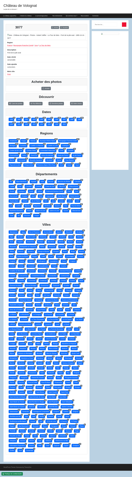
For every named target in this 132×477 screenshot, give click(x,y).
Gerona (22, 294)
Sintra (67, 416)
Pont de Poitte (33, 382)
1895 (50, 124)
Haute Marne (62, 195)
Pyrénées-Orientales (17, 210)
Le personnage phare (41, 15)
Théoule (73, 425)
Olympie (41, 367)
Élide (70, 191)
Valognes (13, 440)
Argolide (34, 181)
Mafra (38, 343)
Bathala (62, 241)
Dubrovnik (57, 285)
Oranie (59, 159)
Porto (76, 382)
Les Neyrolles (76, 333)
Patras (61, 372)
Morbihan (48, 205)
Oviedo (13, 372)
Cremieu (54, 280)
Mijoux (12, 353)
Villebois (48, 440)
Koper (60, 309)
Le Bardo (67, 324)
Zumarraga (30, 450)
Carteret (32, 260)
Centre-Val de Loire (16, 150)
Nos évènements (57, 15)
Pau (69, 372)
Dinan (81, 280)
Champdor (32, 265)
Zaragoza (76, 445)
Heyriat (30, 304)
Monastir (40, 353)
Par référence (37, 103)
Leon (77, 328)
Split (41, 421)
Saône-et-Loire (41, 210)
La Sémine (14, 319)
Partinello (51, 372)
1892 (27, 124)
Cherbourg (43, 270)
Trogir (77, 430)
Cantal (12, 186)
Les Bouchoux (23, 333)
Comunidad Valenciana (48, 150)
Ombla (50, 367)
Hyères (39, 304)
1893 (34, 124)
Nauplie (40, 362)
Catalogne (66, 145)
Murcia (12, 159)
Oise (66, 205)
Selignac (76, 411)
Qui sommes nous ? (71, 15)
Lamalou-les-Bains (25, 324)
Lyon (31, 343)
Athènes (80, 236)
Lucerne (23, 343)
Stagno (13, 425)
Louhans (72, 338)
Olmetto (32, 367)
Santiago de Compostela (41, 411)
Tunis (12, 215)
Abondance (14, 231)
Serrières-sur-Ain (16, 416)
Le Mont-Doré (31, 328)
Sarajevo (56, 411)
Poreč (68, 382)
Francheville (49, 290)
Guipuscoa (50, 195)
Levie (12, 338)
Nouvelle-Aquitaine (36, 159)
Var (19, 215)
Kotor (68, 309)
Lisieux (31, 338)
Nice (49, 362)
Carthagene (42, 260)
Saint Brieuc (40, 391)
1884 (42, 119)
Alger (12, 236)
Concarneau (23, 275)
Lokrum (40, 338)
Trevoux (69, 430)
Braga (73, 251)
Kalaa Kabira (42, 309)
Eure (77, 191)
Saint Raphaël (53, 401)
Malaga (56, 343)
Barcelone (51, 241)
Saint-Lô (32, 406)
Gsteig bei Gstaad (26, 299)
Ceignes (73, 260)
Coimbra (78, 270)
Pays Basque (70, 159)
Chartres (64, 265)
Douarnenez (45, 285)
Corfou (12, 280)
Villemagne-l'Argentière (18, 445)
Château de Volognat (20, 6)
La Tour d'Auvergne (38, 319)
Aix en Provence (35, 231)
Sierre (59, 416)
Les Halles (64, 333)
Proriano (13, 387)
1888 (72, 119)
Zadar (48, 445)
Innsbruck (48, 304)
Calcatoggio (70, 256)
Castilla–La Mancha (37, 145)
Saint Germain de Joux (37, 396)
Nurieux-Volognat (68, 362)
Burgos (35, 256)
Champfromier (44, 265)
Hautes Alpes (14, 200)
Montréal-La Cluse (27, 358)
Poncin (12, 382)
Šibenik (51, 416)
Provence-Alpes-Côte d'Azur (47, 164)
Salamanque (14, 411)
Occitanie (50, 159)
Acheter (56, 27)
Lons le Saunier (51, 338)
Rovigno (78, 387)
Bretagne (13, 145)
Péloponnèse (29, 164)
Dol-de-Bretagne (32, 285)
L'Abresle (77, 309)
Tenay (64, 425)
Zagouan (57, 445)
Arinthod (63, 236)
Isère (46, 200)
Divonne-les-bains (16, 285)
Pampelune (33, 372)
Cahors (60, 256)
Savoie (66, 210)
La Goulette (60, 314)
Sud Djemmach (24, 425)
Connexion (95, 15)
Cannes (81, 256)
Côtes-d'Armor (74, 186)
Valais (69, 164)
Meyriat (75, 348)
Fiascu (39, 290)
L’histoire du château (26, 15)
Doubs (31, 191)
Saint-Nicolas (54, 406)
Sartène (66, 411)
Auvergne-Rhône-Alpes (48, 140)
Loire (78, 200)
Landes (62, 200)
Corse (62, 150)
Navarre (58, 205)
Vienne (32, 440)
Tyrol (62, 164)
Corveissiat (32, 280)
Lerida (12, 333)
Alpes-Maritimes (22, 181)
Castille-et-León (53, 145)
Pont (9, 74)
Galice (25, 155)
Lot (11, 205)
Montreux (40, 358)
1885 (50, 119)
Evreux (31, 290)
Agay (23, 231)
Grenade (76, 294)
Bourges (56, 251)
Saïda (30, 391)
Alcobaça (80, 231)
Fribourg (69, 290)
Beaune (80, 241)
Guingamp (39, 299)
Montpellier (14, 358)
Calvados (78, 181)
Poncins (22, 382)
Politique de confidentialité (13, 474)
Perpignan (24, 377)
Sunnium (36, 425)
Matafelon (23, 348)
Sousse (33, 421)
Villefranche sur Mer (62, 440)
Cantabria (23, 145)
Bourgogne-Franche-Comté (23, 45)
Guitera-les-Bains (52, 299)
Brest (12, 256)
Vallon (72, 435)
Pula (22, 387)
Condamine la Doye (39, 275)
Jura (36, 45)
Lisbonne (21, 338)
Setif (34, 416)
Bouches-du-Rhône (64, 181)
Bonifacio (31, 251)
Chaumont (32, 270)
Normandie (22, 159)
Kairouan (30, 309)
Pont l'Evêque (46, 382)
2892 (65, 124)
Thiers (82, 425)
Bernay (62, 246)
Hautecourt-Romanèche (70, 299)
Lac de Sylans (68, 319)
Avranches (31, 241)
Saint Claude (53, 391)
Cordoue (76, 275)
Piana (59, 377)
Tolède (51, 430)
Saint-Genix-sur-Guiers (18, 406)
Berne (70, 246)
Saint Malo (52, 396)
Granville (57, 294)
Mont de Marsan (52, 353)
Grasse (67, 294)
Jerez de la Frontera (17, 309)
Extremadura (14, 155)
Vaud (77, 164)
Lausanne (49, 324)
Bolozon (21, 251)
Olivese (13, 367)
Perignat (77, 372)
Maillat (47, 343)
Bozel (65, 251)
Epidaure (13, 290)
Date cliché (11, 57)
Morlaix (50, 358)
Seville (42, 416)
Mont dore (65, 353)
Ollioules (22, 367)
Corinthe (21, 280)
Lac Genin (80, 319)
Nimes (56, 362)
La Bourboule (25, 314)
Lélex (69, 328)
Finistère (25, 195)
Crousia (64, 280)
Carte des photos (16, 103)
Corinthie (29, 186)
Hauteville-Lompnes (17, 304)
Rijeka (48, 387)
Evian (22, 290)
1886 (57, 119)
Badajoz (41, 241)
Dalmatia (71, 150)
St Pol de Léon (52, 421)
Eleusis (77, 285)
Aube (43, 181)
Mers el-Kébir (54, 348)
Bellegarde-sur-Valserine (28, 246)
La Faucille (49, 314)
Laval (58, 324)
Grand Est (34, 155)
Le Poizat (42, 328)
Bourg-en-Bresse (44, 251)
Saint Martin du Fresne (17, 401)
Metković (65, 348)
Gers (41, 195)
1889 (80, 119)
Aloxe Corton (32, 236)
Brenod (82, 251)
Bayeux (71, 241)
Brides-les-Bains (23, 256)
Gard (34, 195)
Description (11, 50)
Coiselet (13, 275)
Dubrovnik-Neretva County (55, 191)
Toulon (59, 430)
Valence (53, 435)
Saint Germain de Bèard (18, 396)
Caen (51, 256)
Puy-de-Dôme (76, 205)
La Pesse (71, 314)
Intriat (57, 304)
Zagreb (67, 445)
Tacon (45, 425)
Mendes (34, 348)
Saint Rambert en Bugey (37, 401)
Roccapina (58, 387)
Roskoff (69, 387)
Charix (55, 265)
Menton (43, 348)
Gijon (30, 294)
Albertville (69, 231)
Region (10, 42)
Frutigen (79, 290)
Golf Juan (47, 294)
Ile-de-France (77, 155)
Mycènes (21, 362)
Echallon (67, 285)
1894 (42, 124)
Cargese (13, 260)
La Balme (13, 314)
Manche (28, 205)
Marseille (13, 348)
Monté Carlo (76, 353)
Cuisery (73, 280)
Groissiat (13, 299)
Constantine (53, 275)
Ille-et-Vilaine (36, 200)
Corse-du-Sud (50, 186)
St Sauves (64, 421)
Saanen (22, 391)
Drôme (40, 191)
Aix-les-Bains (49, 231)
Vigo (40, 440)
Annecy (54, 236)
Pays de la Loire (15, 164)
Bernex (79, 246)
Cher (20, 186)
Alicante (21, 236)
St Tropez (74, 421)
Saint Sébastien (67, 401)
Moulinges (69, 358)
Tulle (35, 435)
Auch (12, 241)
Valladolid (63, 435)
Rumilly (13, 391)
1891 (19, 124)
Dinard (12, 191)
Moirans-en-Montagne (25, 353)
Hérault (25, 200)
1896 (57, 124)
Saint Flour (65, 391)
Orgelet (76, 367)
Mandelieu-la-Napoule (69, 343)
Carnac (22, 260)
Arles (71, 236)
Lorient (63, 338)
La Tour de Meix (45, 45)
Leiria (70, 200)
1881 (19, 119)
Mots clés (11, 71)
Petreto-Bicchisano (38, 377)
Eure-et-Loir (14, 195)
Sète (27, 416)
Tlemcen (41, 430)
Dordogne (22, 191)
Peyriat (51, 377)
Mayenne (37, 205)
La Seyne (24, 319)
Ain (11, 181)
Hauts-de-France (64, 155)
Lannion (39, 324)
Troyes (27, 435)
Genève (13, 294)
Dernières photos (57, 103)
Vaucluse (27, 215)
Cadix (43, 256)
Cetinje (22, 265)
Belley (43, 246)
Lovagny (13, 343)
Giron (38, 294)
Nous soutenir (85, 15)
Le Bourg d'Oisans (16, 328)
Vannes (23, 440)
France (9, 45)
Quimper (30, 387)
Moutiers (79, 358)
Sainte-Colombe (67, 406)
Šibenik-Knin (77, 210)
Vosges (37, 215)
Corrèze (39, 186)
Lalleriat (13, 324)
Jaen (75, 304)
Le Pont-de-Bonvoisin (56, 328)
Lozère (19, 205)
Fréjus (60, 290)
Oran (58, 367)
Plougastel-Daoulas (72, 377)
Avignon (20, 241)
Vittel (40, 445)
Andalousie (14, 140)
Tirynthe (32, 430)
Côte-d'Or (62, 186)
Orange (67, 367)
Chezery (53, 270)
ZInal (21, 450)
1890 (12, 124)
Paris (42, 372)
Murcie (12, 362)
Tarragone (55, 425)
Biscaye (51, 181)
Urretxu (44, 435)
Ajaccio (60, 231)
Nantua (31, 362)
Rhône (30, 210)
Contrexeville (65, 275)
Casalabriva (54, 260)
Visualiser (65, 27)
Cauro (64, 260)
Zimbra (12, 450)
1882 (27, 119)
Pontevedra (59, 382)
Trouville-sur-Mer (16, 435)
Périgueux (14, 377)
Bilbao (12, 251)
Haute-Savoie (75, 195)
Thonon (23, 430)
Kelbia (52, 309)
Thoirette (13, 430)
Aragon (24, 140)
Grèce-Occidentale (48, 155)
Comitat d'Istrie (31, 150)
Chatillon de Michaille (17, 270)
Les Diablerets (51, 333)
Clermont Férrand (66, 270)
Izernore (66, 304)
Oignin (80, 362)
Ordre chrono (77, 103)
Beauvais (13, 246)
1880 (12, 119)
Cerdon (13, 265)
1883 (34, 119)
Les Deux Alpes (37, 333)
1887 (65, 119)
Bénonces (52, 246)
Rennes (40, 387)
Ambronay (43, 236)
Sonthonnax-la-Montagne (18, 421)
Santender (26, 411)
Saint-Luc (42, 406)
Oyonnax (22, 372)
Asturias (33, 140)
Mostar (59, 358)
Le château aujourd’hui (9, 15)
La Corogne (37, 314)
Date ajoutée (12, 64)
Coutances (44, 280)
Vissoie (32, 445)
